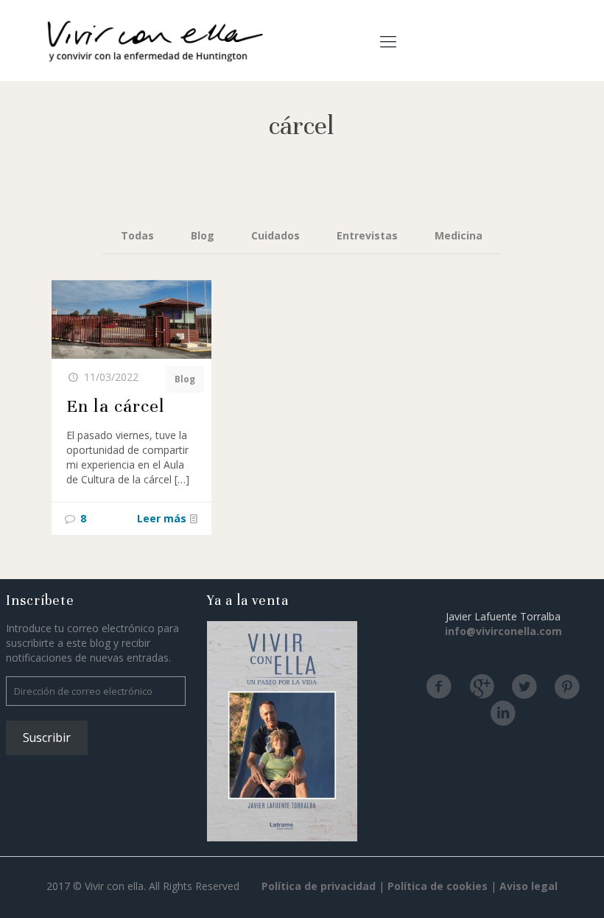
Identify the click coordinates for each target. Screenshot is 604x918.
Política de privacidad (318, 886)
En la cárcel (115, 406)
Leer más (161, 518)
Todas (137, 235)
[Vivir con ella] (154, 40)
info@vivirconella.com (503, 631)
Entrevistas (367, 235)
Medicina (458, 235)
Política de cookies (437, 886)
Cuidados (275, 235)
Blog (202, 235)
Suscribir (47, 737)
